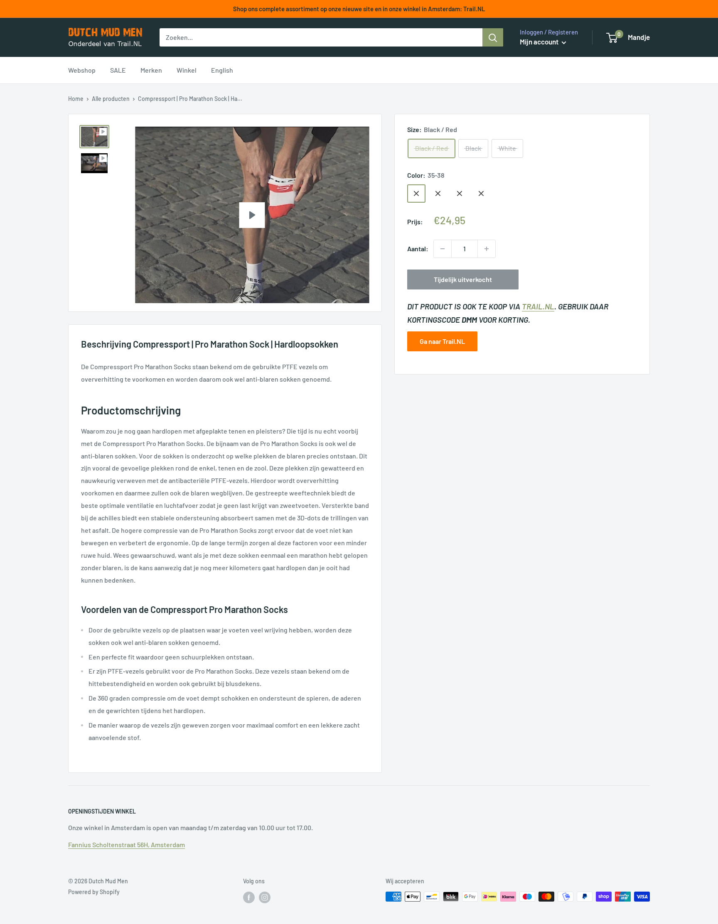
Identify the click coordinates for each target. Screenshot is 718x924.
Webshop (82, 70)
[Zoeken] (492, 37)
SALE (118, 70)
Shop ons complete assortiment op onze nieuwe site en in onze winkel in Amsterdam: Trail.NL (359, 8)
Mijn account (540, 41)
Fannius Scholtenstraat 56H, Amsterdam (126, 844)
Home (76, 98)
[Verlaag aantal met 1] (442, 248)
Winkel (187, 70)
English (222, 70)
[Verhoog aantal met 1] (486, 248)
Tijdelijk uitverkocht (463, 279)
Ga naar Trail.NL (442, 341)
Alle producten (111, 98)
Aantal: (417, 248)
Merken (151, 70)
